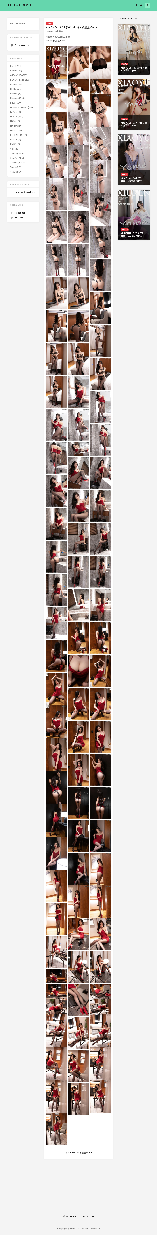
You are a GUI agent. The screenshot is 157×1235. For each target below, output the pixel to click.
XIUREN (13, 162)
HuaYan (14, 93)
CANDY (13, 70)
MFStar (13, 116)
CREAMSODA (16, 75)
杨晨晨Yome (59, 40)
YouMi (13, 167)
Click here (20, 45)
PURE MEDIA (16, 135)
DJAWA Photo (17, 80)
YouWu (13, 172)
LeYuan (13, 112)
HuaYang (14, 98)
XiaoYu (49, 24)
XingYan (14, 158)
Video (13, 149)
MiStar (13, 126)
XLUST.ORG (19, 5)
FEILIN (13, 89)
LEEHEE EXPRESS (18, 107)
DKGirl (13, 84)
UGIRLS (13, 139)
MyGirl (13, 130)
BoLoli (13, 66)
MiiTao (13, 121)
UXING (13, 144)
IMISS (12, 103)
